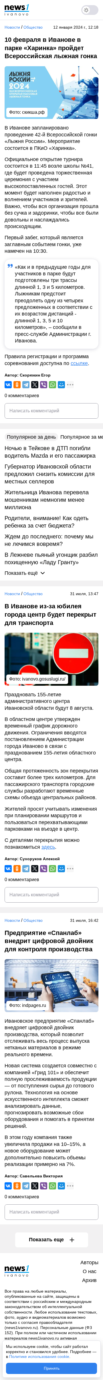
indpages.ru (34, 1005)
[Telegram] (25, 384)
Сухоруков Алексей (40, 858)
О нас (89, 1271)
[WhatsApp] (52, 384)
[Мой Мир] (61, 384)
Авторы (89, 1262)
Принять (52, 1368)
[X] (34, 384)
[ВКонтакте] (8, 384)
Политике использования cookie (39, 1356)
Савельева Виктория (41, 1176)
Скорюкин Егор (35, 375)
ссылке (79, 363)
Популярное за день (31, 437)
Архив (89, 1280)
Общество (33, 27)
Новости (12, 27)
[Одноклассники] (17, 384)
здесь (48, 847)
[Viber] (43, 384)
